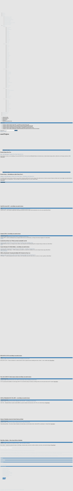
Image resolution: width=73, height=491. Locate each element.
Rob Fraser (7, 154)
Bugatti (8, 35)
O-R (5, 88)
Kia (7, 70)
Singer (8, 100)
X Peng (8, 110)
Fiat (7, 47)
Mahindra (8, 77)
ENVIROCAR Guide (8, 18)
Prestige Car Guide (8, 23)
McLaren (8, 81)
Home (4, 12)
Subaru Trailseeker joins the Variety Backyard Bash (11, 419)
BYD (8, 36)
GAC (8, 51)
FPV (7, 50)
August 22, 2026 (3, 209)
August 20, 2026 (3, 248)
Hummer (8, 60)
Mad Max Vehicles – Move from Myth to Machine (11, 440)
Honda (8, 58)
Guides (4, 15)
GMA (8, 53)
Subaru (8, 104)
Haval (8, 57)
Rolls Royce (9, 97)
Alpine (8, 28)
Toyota (8, 107)
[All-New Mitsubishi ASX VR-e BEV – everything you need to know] (11, 395)
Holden (8, 56)
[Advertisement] (19, 9)
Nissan (8, 87)
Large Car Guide (7, 21)
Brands (4, 25)
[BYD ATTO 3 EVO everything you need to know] (21, 353)
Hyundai (8, 61)
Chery (8, 38)
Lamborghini (9, 72)
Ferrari (8, 46)
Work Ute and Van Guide (9, 19)
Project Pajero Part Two (5, 152)
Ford (7, 48)
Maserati (8, 78)
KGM (8, 69)
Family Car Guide (8, 20)
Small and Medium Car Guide (10, 22)
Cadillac (8, 37)
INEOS (8, 62)
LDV (8, 75)
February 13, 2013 (3, 176)
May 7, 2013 (2, 154)
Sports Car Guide (8, 24)
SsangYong (9, 103)
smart (8, 102)
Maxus (8, 79)
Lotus (8, 76)
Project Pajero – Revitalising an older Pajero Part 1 (11, 174)
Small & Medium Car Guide (7, 472)
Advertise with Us (6, 118)
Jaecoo (8, 66)
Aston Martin (9, 29)
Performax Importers (10, 90)
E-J (5, 43)
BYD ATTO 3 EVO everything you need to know (11, 355)
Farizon (8, 45)
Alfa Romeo (9, 27)
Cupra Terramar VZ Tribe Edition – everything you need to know (14, 246)
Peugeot (8, 91)
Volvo (8, 109)
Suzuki (8, 105)
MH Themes (22, 489)
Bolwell (8, 33)
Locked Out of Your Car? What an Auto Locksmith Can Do (13, 240)
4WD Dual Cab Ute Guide (7, 475)
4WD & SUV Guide (8, 16)
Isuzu (8, 64)
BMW (8, 32)
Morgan (8, 86)
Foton (8, 49)
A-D (5, 26)
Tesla (8, 106)
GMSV (8, 54)
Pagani (8, 89)
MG (7, 83)
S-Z (5, 98)
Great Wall (8, 55)
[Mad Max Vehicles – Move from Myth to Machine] (11, 438)
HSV (8, 59)
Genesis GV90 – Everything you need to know (10, 233)
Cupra (8, 41)
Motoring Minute (5, 112)
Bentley (8, 31)
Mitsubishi (8, 85)
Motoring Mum (5, 113)
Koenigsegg (9, 71)
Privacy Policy (5, 119)
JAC (7, 65)
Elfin (7, 44)
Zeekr (8, 111)
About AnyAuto (5, 117)
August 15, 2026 (3, 254)
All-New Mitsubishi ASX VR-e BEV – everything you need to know (15, 397)
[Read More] (2, 180)
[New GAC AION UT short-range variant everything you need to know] (11, 374)
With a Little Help (3, 464)
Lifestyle (4, 114)
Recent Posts (2, 182)
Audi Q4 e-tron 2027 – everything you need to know (11, 206)
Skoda (8, 101)
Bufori (8, 34)
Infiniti (8, 63)
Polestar (8, 92)
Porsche (8, 93)
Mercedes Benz (9, 82)
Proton (8, 94)
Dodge (8, 42)
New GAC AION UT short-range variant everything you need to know (15, 376)
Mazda (8, 80)
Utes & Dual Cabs (8, 17)
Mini (7, 84)
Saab (7, 99)
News (4, 14)
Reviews (4, 13)
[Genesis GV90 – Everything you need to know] (21, 231)
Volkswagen (9, 108)
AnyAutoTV (5, 115)
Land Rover (9, 73)
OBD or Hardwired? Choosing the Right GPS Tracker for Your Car (15, 252)
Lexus (8, 74)
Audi (8, 30)
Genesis (8, 52)
